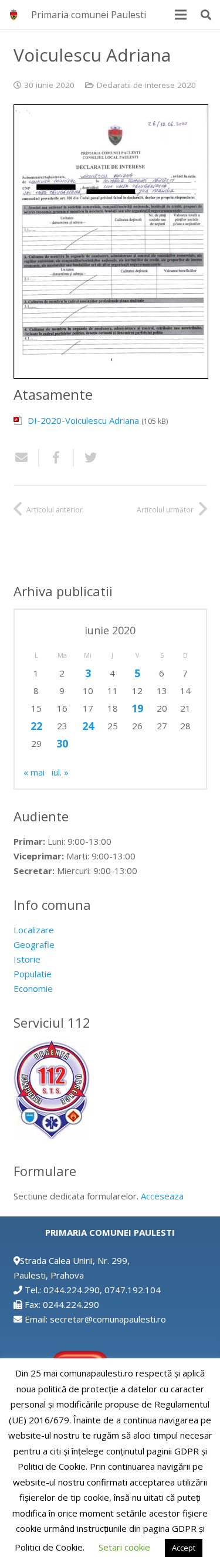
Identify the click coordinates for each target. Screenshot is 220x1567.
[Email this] (26, 458)
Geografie (34, 944)
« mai (34, 772)
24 (88, 726)
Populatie (32, 974)
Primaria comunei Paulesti (88, 14)
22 (36, 726)
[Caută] (206, 14)
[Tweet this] (86, 458)
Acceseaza (162, 1196)
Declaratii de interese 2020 (146, 85)
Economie (33, 988)
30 (62, 743)
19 (137, 708)
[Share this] (56, 458)
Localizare (33, 930)
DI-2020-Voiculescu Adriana (83, 420)
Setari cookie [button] (124, 1547)
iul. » (60, 772)
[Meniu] (181, 14)
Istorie (26, 959)
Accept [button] (183, 1547)
